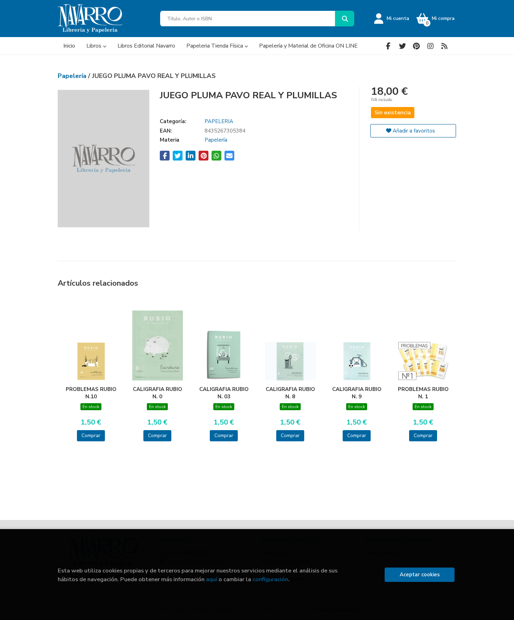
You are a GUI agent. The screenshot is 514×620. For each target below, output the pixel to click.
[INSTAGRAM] (430, 46)
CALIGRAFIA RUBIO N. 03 (224, 393)
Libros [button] (94, 46)
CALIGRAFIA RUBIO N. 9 (356, 393)
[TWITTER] (402, 46)
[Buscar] (344, 19)
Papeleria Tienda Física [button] (215, 46)
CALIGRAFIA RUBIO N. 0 (157, 393)
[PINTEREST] (416, 46)
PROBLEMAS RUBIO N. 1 (423, 393)
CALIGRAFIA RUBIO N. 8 (290, 393)
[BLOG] (444, 46)
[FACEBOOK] (388, 46)
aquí (211, 579)
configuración (270, 579)
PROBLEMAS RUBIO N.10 (91, 393)
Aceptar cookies (420, 574)
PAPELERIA (219, 121)
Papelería (73, 76)
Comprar (90, 435)
